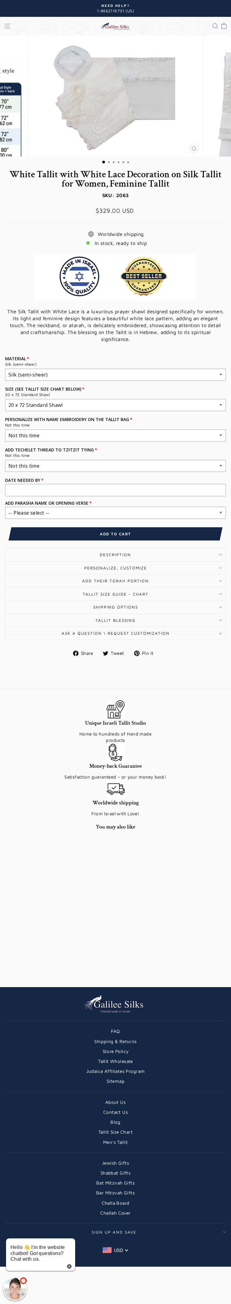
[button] (15, 1289)
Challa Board (116, 1203)
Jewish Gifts (115, 1163)
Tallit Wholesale (115, 1061)
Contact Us (115, 1112)
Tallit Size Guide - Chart (116, 594)
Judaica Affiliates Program (115, 1071)
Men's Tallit (115, 1142)
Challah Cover (115, 1213)
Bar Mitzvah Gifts (115, 1192)
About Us (115, 1102)
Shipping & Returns (115, 1041)
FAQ (115, 1031)
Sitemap (115, 1081)
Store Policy (116, 1051)
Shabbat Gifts (115, 1172)
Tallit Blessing (115, 620)
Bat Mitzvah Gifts (115, 1182)
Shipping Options (115, 607)
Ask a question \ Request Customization (116, 633)
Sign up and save (114, 1232)
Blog (115, 1122)
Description (115, 554)
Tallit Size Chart (115, 1132)
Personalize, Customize (115, 567)
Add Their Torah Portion (115, 580)
